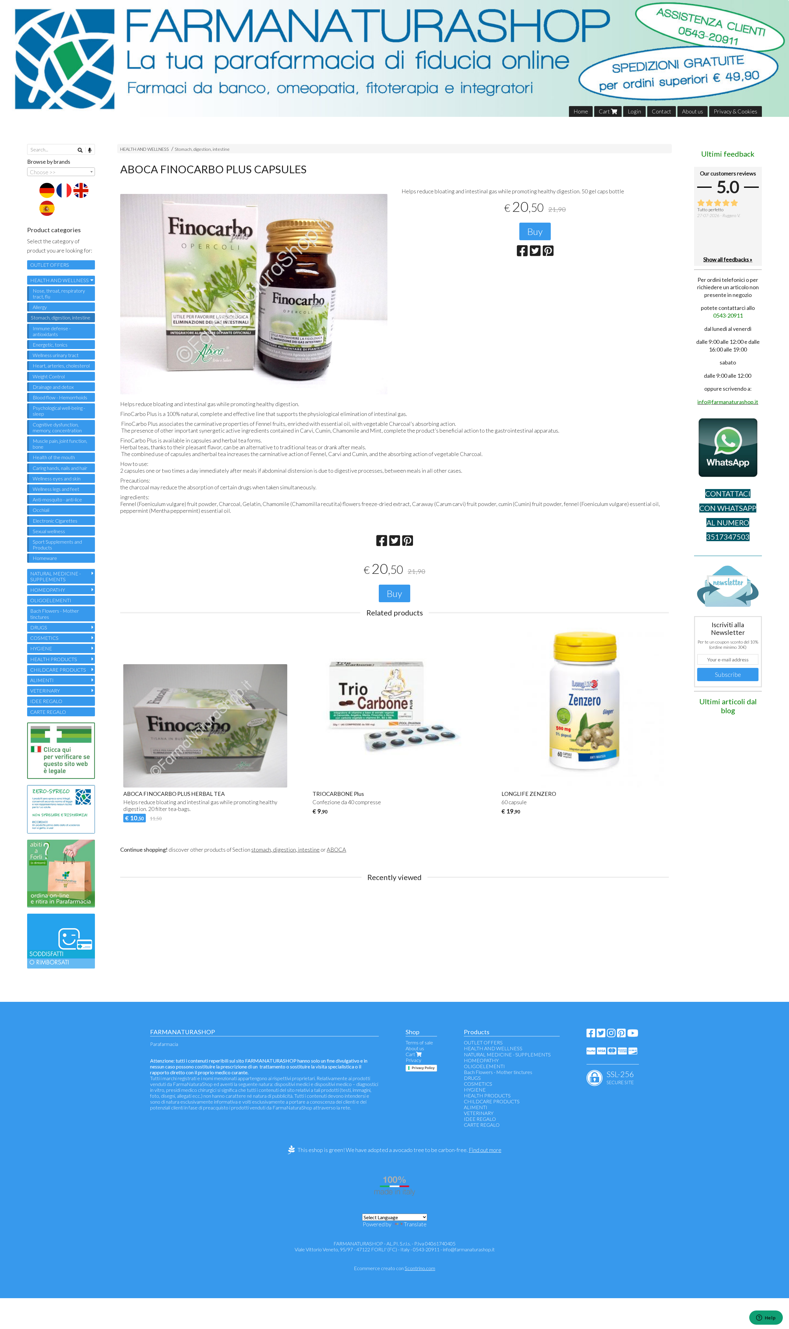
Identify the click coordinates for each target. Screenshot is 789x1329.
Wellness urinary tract (56, 355)
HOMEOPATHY (47, 590)
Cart (605, 111)
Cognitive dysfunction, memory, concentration (57, 427)
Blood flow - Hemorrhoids (60, 397)
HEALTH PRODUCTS (53, 659)
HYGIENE (41, 648)
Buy (535, 231)
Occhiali (41, 510)
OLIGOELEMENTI (50, 600)
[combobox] (61, 171)
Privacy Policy (423, 1068)
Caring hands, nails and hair (60, 468)
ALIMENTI (42, 680)
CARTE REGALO (48, 712)
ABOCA (336, 849)
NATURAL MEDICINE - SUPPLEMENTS (55, 576)
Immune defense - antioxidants (52, 331)
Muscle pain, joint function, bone (60, 444)
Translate (415, 1224)
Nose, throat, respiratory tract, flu (59, 293)
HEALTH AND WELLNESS (144, 149)
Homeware (45, 558)
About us (692, 111)
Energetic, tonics (50, 345)
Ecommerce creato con (394, 1268)
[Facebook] (591, 1035)
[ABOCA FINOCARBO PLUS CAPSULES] (253, 294)
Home (581, 111)
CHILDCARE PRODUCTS (58, 670)
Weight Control (49, 376)
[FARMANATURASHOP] (394, 58)
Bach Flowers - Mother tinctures (54, 613)
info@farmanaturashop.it (469, 1249)
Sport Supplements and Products (57, 544)
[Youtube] (632, 1035)
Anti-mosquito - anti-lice (57, 499)
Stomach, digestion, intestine (202, 149)
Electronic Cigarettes (55, 521)
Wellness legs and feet (56, 489)
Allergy (40, 307)
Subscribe (728, 674)
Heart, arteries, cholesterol (61, 365)
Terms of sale (419, 1042)
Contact (661, 111)
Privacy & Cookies (735, 111)
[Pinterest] (621, 1035)
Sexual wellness (49, 531)
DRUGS (38, 627)
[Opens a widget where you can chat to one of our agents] (766, 1318)
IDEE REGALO (46, 701)
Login (634, 111)
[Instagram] (611, 1035)
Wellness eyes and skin (56, 478)
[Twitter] (601, 1035)
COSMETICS (44, 638)
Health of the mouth (54, 457)
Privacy (413, 1060)
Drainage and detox (53, 387)
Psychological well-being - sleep (59, 411)
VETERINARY (45, 690)
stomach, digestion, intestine (285, 849)
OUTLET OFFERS (49, 265)
